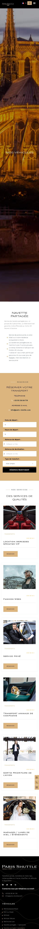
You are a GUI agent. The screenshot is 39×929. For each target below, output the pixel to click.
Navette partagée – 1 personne (15, 925)
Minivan (6, 915)
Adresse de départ (12, 440)
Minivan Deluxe (9, 918)
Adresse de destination (14, 449)
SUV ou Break (8, 912)
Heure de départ (11, 430)
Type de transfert (12, 459)
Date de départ (11, 420)
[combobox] (19, 463)
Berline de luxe (9, 921)
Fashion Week (12, 599)
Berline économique (11, 909)
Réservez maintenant (19, 470)
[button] (34, 3)
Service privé (12, 656)
